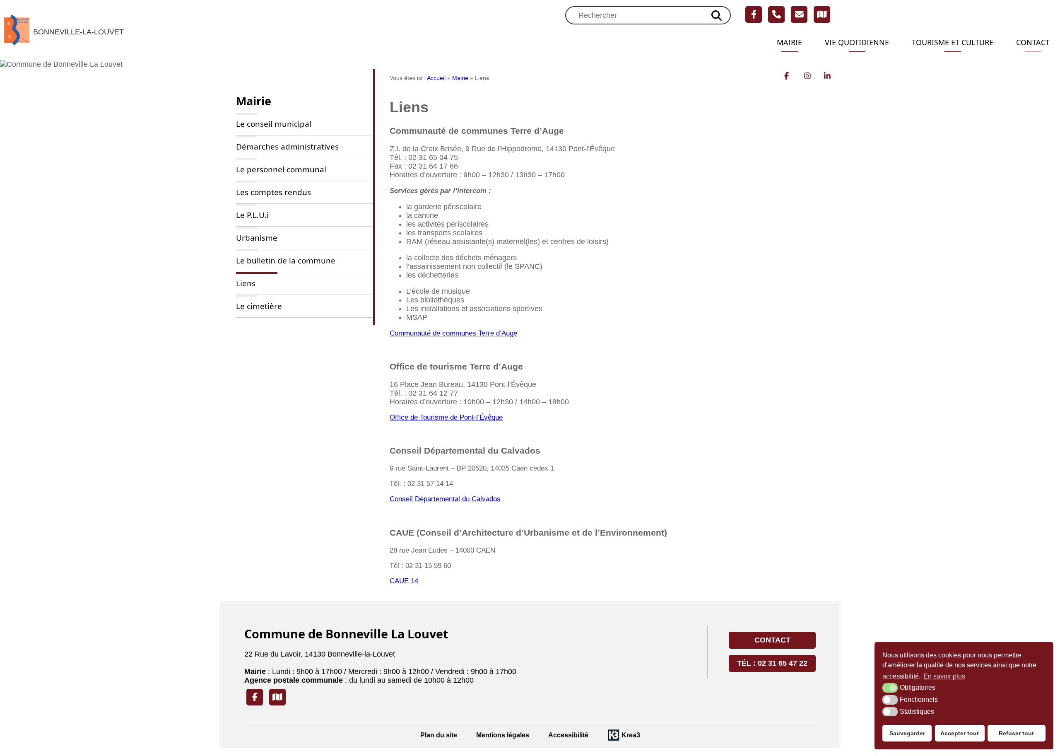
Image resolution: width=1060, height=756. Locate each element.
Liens (245, 283)
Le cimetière (259, 306)
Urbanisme (256, 237)
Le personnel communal (281, 169)
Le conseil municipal (273, 123)
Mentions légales (502, 735)
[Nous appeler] (776, 14)
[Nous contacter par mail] (799, 14)
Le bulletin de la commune (285, 260)
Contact (1033, 42)
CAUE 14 (404, 581)
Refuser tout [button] (1016, 733)
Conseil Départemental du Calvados (445, 499)
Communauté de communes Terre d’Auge (453, 333)
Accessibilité (568, 735)
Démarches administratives (287, 146)
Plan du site (438, 735)
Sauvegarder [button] (907, 733)
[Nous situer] (822, 14)
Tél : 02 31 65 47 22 (772, 663)
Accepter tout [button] (959, 733)
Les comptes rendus (273, 192)
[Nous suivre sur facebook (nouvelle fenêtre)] (753, 14)
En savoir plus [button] (944, 676)
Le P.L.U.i (252, 215)
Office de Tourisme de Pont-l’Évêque (446, 417)
